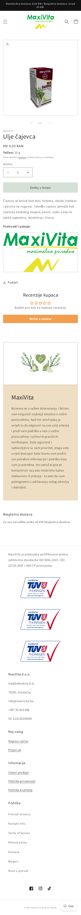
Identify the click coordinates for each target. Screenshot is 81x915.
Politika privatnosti (22, 781)
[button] (5, 21)
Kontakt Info (16, 823)
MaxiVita (35, 907)
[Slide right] (49, 123)
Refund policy (17, 842)
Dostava (22, 157)
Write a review (40, 319)
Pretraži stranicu (19, 814)
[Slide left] (31, 123)
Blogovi (13, 861)
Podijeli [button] (13, 282)
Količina (8, 164)
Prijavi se (14, 750)
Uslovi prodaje (18, 772)
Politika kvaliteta (20, 790)
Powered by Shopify (48, 907)
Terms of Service (19, 833)
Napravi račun (18, 741)
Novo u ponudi (18, 871)
